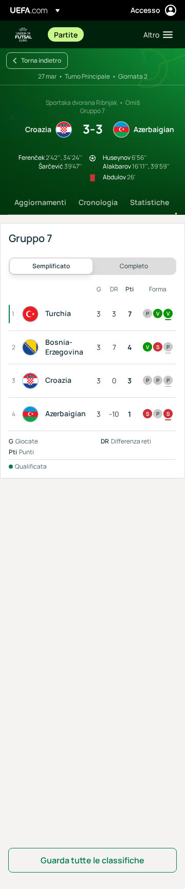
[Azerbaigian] (32, 414)
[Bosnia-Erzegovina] (32, 347)
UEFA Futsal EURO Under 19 (23, 35)
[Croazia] (32, 381)
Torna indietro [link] (41, 60)
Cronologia (98, 202)
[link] (65, 34)
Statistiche (149, 202)
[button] (156, 34)
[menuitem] (90, 34)
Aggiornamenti (40, 202)
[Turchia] (32, 314)
